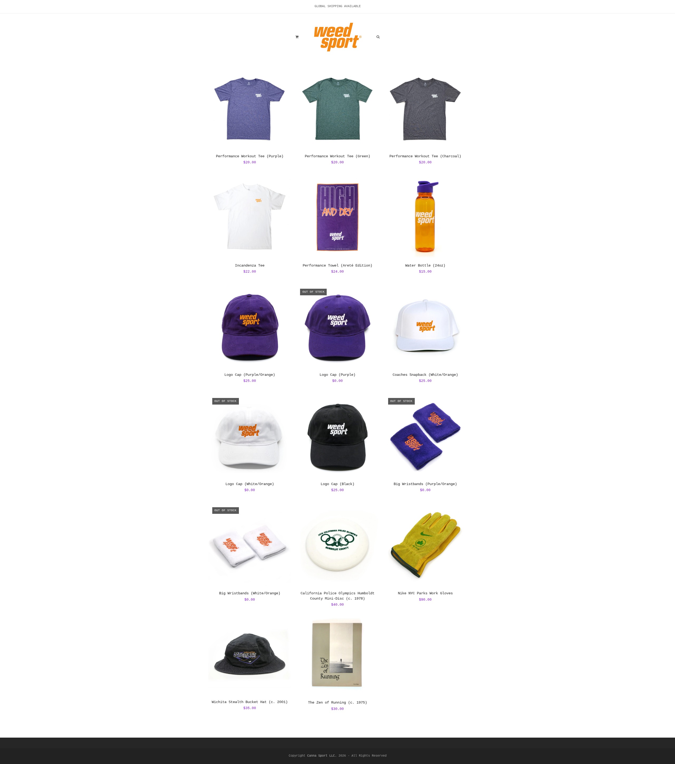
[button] (297, 37)
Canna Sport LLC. (322, 756)
